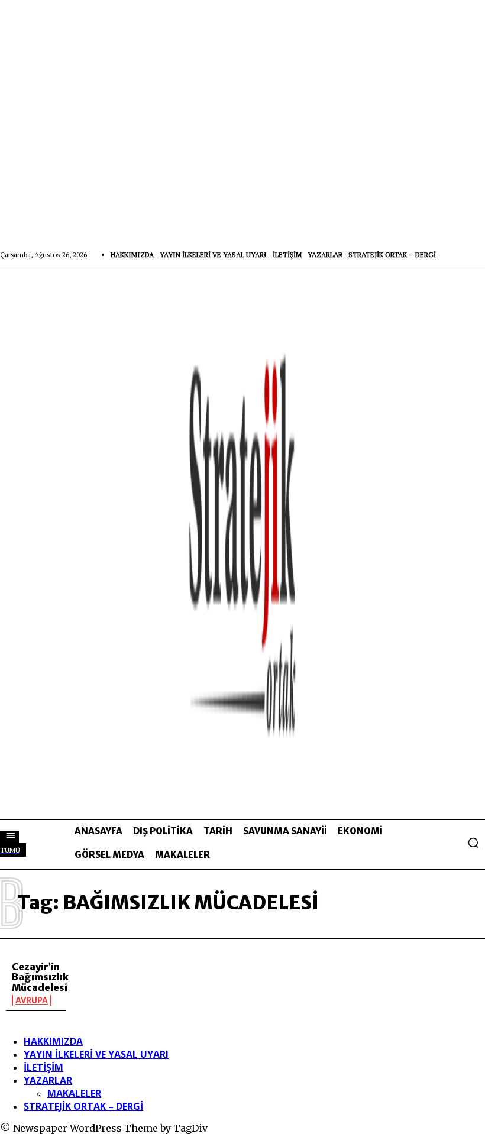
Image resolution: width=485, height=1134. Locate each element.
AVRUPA (31, 1000)
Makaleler (74, 1093)
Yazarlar (48, 1080)
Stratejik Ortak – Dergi (83, 1106)
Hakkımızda (53, 1041)
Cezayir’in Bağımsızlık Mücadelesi (40, 977)
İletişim (43, 1067)
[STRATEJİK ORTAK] (242, 542)
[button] (473, 842)
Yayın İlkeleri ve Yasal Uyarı (96, 1054)
